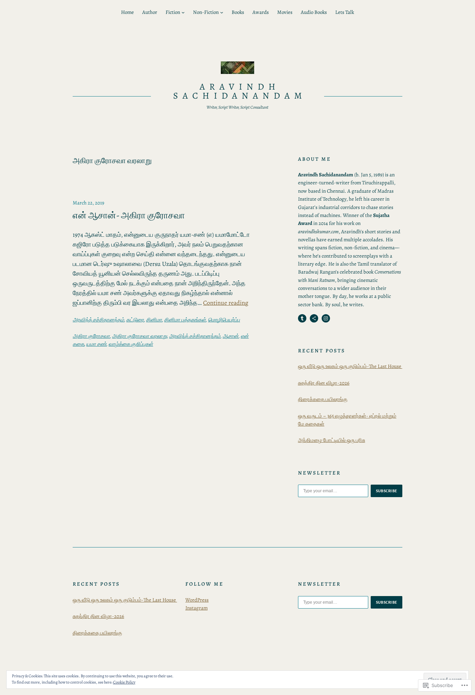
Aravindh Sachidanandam (239, 91)
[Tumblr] (302, 318)
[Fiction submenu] (183, 12)
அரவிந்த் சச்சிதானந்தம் (98, 319)
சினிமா (154, 319)
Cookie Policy (124, 682)
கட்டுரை (135, 319)
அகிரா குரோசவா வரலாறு (139, 336)
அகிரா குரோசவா (91, 336)
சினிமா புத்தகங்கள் (185, 319)
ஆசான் (231, 336)
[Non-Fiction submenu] (221, 12)
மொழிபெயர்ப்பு (224, 319)
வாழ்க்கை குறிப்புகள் (130, 344)
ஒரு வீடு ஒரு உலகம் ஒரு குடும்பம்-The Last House (350, 366)
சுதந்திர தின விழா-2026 (323, 382)
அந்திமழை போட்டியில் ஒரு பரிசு (331, 440)
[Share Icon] (314, 318)
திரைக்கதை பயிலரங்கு (322, 399)
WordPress (197, 599)
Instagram (196, 607)
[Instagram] (326, 318)
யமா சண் (96, 344)
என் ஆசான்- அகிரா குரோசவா (129, 215)
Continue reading (225, 303)
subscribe (386, 491)
